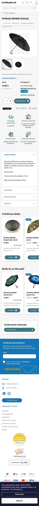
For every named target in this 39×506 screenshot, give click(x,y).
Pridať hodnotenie (11, 329)
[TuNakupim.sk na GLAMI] (19, 462)
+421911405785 (11, 388)
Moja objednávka (7, 414)
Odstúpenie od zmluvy (9, 420)
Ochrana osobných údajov (10, 426)
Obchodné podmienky (9, 423)
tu (21, 489)
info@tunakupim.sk (12, 384)
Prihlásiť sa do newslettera (12, 369)
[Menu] (36, 2)
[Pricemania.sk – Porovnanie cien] (19, 453)
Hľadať (34, 8)
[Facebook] (4, 393)
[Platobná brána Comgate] (7, 480)
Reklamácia (5, 417)
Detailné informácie (9, 78)
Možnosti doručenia (27, 95)
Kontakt (4, 430)
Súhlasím (19, 501)
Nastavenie (19, 494)
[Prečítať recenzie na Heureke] (19, 439)
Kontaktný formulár (12, 400)
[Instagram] (8, 393)
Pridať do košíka (20, 101)
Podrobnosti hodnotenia (27, 23)
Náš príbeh (5, 411)
